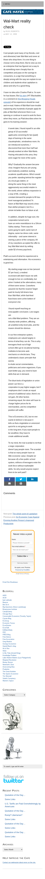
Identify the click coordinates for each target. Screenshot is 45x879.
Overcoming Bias (9, 667)
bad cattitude (7, 600)
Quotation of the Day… (15, 795)
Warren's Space (8, 681)
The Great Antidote (9, 671)
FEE (4, 632)
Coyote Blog (7, 618)
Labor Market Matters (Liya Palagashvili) (17, 658)
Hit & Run (6, 648)
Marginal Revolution (9, 660)
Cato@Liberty (7, 611)
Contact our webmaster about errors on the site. (19, 862)
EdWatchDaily (7, 630)
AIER (4, 595)
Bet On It (6, 605)
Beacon (5, 602)
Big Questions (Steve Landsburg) (14, 607)
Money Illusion (8, 662)
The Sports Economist (10, 674)
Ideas (4, 651)
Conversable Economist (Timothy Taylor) (17, 616)
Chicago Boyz (7, 614)
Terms (21, 573)
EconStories (7, 625)
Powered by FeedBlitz (22, 570)
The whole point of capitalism (24, 514)
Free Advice (7, 637)
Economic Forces (9, 623)
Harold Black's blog (9, 646)
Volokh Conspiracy (9, 678)
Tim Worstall (7, 676)
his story (23, 96)
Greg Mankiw (7, 641)
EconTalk (6, 628)
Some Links (10, 799)
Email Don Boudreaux (10, 582)
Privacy (27, 573)
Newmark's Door (8, 664)
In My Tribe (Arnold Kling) (11, 653)
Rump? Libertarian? (13, 815)
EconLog (6, 621)
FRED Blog (6, 635)
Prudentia (6, 669)
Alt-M (4, 598)
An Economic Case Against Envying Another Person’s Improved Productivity (21, 520)
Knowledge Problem (9, 655)
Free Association (8, 639)
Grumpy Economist (9, 644)
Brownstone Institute (10, 609)
